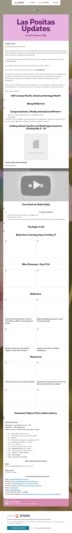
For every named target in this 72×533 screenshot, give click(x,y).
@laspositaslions (15, 490)
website (25, 492)
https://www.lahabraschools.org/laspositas (24, 481)
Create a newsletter (18, 528)
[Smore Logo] (19, 2)
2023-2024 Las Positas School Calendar (29, 486)
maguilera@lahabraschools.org (18, 479)
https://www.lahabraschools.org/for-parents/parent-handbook (41, 494)
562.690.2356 (14, 488)
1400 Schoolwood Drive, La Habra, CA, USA (25, 483)
